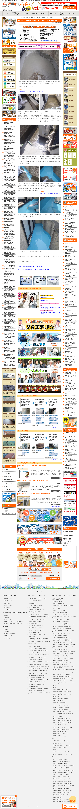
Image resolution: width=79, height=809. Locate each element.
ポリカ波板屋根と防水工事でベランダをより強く (71, 443)
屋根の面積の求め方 (8, 221)
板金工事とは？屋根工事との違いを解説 (9, 140)
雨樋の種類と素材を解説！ (34, 686)
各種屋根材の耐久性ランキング (59, 752)
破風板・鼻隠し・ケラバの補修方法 (60, 664)
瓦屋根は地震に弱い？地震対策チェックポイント (71, 336)
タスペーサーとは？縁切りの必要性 (8, 163)
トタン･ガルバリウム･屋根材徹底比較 (9, 305)
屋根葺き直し (72, 106)
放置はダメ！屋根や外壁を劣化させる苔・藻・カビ (63, 772)
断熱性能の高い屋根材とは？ (7, 348)
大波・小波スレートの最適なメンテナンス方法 (9, 201)
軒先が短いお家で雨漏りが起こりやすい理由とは (9, 262)
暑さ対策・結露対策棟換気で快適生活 (60, 698)
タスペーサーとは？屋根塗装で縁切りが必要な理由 (63, 672)
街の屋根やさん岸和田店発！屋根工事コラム (13, 623)
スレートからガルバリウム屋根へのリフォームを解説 (71, 210)
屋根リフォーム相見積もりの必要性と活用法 (37, 648)
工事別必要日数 (68, 310)
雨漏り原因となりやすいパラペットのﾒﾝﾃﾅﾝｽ (9, 173)
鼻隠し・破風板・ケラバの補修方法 (9, 149)
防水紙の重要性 (7, 271)
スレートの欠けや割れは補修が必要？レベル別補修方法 (64, 651)
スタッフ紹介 (7, 473)
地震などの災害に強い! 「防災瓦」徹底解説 (70, 339)
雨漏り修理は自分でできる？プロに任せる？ (9, 136)
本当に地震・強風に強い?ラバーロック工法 (9, 219)
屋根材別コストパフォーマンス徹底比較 (9, 280)
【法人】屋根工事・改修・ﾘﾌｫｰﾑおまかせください (71, 465)
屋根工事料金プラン (32, 603)
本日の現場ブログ (7, 619)
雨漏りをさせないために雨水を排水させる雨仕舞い (63, 783)
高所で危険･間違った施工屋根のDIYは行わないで (9, 323)
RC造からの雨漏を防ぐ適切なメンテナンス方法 (62, 722)
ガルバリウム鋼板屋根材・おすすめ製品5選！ (62, 626)
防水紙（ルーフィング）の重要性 (59, 747)
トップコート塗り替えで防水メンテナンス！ (9, 362)
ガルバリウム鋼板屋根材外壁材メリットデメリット (71, 232)
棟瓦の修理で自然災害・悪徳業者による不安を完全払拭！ (64, 682)
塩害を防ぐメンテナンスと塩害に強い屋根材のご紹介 (63, 770)
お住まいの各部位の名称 (9, 126)
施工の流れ (44, 13)
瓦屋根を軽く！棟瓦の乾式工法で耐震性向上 (61, 707)
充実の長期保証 (7, 607)
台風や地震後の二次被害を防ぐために (70, 330)
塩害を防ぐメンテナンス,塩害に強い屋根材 (9, 287)
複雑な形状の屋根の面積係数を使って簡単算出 (9, 225)
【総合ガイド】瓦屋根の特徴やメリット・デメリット (63, 642)
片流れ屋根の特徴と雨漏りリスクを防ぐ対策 (9, 230)
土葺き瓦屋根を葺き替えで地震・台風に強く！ (9, 194)
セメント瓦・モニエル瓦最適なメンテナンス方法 (9, 191)
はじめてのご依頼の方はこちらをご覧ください (38, 598)
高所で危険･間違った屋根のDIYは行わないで (61, 724)
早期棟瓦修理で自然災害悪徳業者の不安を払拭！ (9, 198)
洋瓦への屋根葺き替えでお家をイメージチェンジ (9, 297)
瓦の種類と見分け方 (8, 259)
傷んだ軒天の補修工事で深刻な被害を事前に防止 (9, 159)
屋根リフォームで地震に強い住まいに (36, 625)
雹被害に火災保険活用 (57, 797)
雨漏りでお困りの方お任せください (36, 607)
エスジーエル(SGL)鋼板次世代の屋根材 (9, 313)
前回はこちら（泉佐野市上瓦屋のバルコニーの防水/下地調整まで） (31, 266)
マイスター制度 (7, 609)
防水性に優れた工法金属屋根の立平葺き (8, 212)
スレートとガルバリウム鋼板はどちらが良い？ (70, 206)
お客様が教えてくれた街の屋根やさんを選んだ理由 (14, 621)
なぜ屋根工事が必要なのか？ (70, 243)
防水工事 (71, 101)
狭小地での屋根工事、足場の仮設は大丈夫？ (61, 621)
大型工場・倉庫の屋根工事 (34, 632)
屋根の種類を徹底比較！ (68, 266)
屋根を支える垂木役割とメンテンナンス (9, 327)
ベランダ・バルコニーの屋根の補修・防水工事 (38, 628)
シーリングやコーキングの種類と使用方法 (9, 208)
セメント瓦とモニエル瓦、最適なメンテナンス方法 (63, 658)
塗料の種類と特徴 (69, 481)
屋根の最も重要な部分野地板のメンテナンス (9, 274)
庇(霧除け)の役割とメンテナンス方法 (8, 205)
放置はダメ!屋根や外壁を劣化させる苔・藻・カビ (9, 290)
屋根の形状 (6, 227)
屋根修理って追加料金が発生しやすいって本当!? (70, 405)
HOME (18, 17)
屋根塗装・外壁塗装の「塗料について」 (61, 607)
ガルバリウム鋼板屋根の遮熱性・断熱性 (70, 219)
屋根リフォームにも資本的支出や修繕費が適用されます (39, 654)
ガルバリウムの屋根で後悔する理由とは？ (9, 309)
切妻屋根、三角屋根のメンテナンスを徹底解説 (9, 234)
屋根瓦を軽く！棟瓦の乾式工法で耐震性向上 (70, 333)
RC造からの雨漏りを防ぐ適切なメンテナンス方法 (9, 334)
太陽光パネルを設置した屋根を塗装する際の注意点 (39, 688)
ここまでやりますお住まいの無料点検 (62, 13)
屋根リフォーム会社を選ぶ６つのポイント (71, 314)
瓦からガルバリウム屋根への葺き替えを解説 (70, 213)
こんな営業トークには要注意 (70, 392)
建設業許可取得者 (8, 476)
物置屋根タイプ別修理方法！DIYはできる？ (70, 433)
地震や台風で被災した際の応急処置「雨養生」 (9, 215)
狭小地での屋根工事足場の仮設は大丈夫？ (70, 305)
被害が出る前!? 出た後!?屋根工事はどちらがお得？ (71, 389)
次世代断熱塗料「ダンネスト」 (68, 349)
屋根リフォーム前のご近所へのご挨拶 (69, 379)
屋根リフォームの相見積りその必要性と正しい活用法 (71, 376)
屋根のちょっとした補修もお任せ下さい (36, 609)
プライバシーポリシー (9, 483)
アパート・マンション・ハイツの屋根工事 (37, 634)
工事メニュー (53, 13)
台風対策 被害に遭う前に (33, 623)
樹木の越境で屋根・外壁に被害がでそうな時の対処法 (71, 408)
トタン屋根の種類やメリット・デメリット (70, 282)
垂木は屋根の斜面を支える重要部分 (36, 659)
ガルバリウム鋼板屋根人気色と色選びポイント (70, 223)
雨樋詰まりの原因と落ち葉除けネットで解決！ (71, 450)
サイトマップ (7, 489)
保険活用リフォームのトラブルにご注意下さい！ (62, 767)
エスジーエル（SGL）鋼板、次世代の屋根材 (61, 761)
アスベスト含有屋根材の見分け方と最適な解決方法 (63, 713)
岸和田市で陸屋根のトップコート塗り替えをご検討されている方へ (31, 91)
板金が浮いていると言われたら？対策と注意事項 (71, 402)
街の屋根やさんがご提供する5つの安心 (16, 13)
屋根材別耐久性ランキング (8, 283)
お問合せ (6, 486)
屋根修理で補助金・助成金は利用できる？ (70, 365)
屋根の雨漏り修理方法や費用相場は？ (9, 330)
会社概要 (71, 13)
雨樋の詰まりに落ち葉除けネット (35, 682)
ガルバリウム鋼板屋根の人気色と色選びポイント (62, 639)
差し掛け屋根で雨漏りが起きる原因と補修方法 (62, 781)
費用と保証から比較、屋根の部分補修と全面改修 (71, 256)
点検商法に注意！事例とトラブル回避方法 (37, 612)
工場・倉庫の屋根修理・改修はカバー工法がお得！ (71, 440)
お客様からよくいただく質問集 (59, 610)
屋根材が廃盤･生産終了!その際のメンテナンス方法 (63, 678)
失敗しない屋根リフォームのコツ (70, 247)
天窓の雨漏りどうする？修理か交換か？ (9, 344)
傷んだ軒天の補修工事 (57, 735)
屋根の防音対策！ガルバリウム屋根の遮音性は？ (71, 236)
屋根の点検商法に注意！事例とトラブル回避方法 (70, 399)
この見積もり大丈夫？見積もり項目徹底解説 (70, 386)
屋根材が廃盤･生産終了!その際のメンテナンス (9, 294)
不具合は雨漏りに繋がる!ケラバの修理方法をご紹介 (63, 674)
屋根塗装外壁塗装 (71, 117)
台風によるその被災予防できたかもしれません (71, 320)
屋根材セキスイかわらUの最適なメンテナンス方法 (70, 298)
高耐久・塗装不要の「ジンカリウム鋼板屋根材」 (62, 720)
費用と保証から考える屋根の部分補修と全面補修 (38, 655)
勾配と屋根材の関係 (8, 249)
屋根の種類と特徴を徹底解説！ (8, 123)
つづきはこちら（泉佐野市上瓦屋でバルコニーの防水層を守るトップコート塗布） (34, 269)
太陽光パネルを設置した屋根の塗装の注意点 (70, 289)
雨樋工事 (71, 95)
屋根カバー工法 (72, 84)
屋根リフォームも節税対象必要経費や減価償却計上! (71, 468)
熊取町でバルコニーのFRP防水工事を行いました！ (51, 193)
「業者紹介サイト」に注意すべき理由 (70, 415)
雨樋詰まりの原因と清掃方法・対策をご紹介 (37, 681)
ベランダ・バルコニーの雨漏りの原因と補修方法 (9, 184)
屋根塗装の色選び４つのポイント (69, 346)
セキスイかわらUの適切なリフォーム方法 (61, 612)
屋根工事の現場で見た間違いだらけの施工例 (70, 343)
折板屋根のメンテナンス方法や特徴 (60, 655)
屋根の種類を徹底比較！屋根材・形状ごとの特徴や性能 (64, 644)
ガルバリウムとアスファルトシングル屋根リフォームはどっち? (9, 301)
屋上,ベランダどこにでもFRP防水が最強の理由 (9, 177)
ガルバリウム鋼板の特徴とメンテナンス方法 (9, 316)
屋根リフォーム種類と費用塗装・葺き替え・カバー (71, 269)
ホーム (7, 13)
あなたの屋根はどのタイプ (58, 601)
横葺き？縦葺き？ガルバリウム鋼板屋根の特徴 (71, 229)
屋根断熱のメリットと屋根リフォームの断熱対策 (9, 351)
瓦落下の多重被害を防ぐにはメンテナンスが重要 (70, 323)
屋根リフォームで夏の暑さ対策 (35, 630)
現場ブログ (23, 17)
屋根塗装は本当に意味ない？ (8, 133)
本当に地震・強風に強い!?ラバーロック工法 (61, 778)
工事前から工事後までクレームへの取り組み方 (70, 383)
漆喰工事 (71, 90)
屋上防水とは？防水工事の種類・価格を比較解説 (9, 180)
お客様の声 (34, 13)
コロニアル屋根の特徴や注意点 (69, 279)
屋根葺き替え (72, 79)
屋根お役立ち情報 (69, 316)
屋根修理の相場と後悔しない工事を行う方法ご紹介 (39, 644)
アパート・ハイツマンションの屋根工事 (70, 459)
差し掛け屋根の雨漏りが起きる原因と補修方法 (9, 237)
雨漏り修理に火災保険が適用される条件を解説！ (70, 359)
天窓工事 (71, 122)
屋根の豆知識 (7, 276)
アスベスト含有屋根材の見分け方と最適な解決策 (9, 266)
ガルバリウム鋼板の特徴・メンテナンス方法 (61, 718)
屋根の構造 (6, 146)
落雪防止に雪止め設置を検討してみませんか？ (38, 673)
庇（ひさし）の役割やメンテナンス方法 (9, 337)
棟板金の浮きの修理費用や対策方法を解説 (9, 143)
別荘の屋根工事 (68, 461)
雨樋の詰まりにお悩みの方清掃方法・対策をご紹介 (71, 446)
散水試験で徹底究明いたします (35, 621)
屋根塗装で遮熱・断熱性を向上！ (59, 702)
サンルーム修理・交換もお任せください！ (70, 437)
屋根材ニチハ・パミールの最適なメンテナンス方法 (71, 295)
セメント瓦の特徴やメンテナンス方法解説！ (9, 187)
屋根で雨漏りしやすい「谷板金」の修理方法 (9, 256)
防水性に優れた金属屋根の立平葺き (60, 763)
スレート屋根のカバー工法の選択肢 (71, 273)
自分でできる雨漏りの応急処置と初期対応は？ (70, 355)
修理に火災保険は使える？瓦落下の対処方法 (71, 326)
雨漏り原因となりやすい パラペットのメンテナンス (39, 666)
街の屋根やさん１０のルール (10, 601)
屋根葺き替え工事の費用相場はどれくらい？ (70, 253)
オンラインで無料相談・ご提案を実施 (36, 600)
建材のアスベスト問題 (9, 268)
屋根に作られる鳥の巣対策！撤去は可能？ (37, 684)
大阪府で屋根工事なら (9, 479)
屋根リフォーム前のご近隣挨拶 (35, 611)
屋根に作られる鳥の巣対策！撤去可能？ (70, 453)
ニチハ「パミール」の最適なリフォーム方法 (61, 614)
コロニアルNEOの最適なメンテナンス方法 (70, 302)
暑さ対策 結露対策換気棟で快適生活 (8, 243)
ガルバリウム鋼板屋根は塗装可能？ (70, 216)
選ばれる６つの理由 (8, 600)
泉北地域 (6, 511)
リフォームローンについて (34, 652)
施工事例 (25, 13)
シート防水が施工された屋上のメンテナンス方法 (9, 170)
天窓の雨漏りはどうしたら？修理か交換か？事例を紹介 (64, 666)
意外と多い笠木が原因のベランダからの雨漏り (9, 156)
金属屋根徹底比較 (56, 757)
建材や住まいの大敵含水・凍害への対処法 (9, 247)
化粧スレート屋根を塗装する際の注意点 (69, 292)
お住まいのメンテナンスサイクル (59, 740)
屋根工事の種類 (70, 74)
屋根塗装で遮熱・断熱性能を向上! (70, 352)
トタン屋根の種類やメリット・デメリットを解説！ (63, 653)
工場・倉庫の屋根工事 (70, 455)
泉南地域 (6, 508)
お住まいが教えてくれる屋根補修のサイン (70, 260)
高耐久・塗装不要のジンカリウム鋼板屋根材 (9, 320)
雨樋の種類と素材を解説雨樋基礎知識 (9, 355)
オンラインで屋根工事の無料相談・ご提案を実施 (70, 373)
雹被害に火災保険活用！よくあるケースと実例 (70, 362)
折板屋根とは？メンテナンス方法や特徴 (70, 285)
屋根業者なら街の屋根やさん (10, 633)
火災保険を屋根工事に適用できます (36, 627)
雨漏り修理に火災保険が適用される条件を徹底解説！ (63, 801)
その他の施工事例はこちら (56, 427)
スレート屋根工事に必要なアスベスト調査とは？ (9, 358)
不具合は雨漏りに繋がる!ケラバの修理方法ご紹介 (9, 152)
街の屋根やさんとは (8, 598)
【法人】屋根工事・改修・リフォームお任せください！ (39, 638)
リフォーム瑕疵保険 (8, 605)
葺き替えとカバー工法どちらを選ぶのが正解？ (70, 263)
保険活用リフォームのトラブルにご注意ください (71, 411)
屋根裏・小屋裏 (7, 240)
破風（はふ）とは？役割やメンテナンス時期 (9, 365)
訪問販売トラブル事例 (70, 395)
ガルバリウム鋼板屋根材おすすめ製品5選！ (70, 226)
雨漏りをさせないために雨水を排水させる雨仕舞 (9, 253)
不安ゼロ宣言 (7, 603)
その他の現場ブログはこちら (56, 506)
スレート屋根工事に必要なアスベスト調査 (61, 714)
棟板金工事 (71, 111)
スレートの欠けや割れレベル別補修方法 (70, 276)
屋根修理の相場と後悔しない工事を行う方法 (70, 250)
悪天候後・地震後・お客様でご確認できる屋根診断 (63, 605)
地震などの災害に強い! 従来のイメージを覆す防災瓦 (63, 711)
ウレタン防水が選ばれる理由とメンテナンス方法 (9, 166)
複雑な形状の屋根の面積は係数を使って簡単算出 (62, 694)
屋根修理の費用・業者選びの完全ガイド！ (9, 129)
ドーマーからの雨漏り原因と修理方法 (9, 341)
